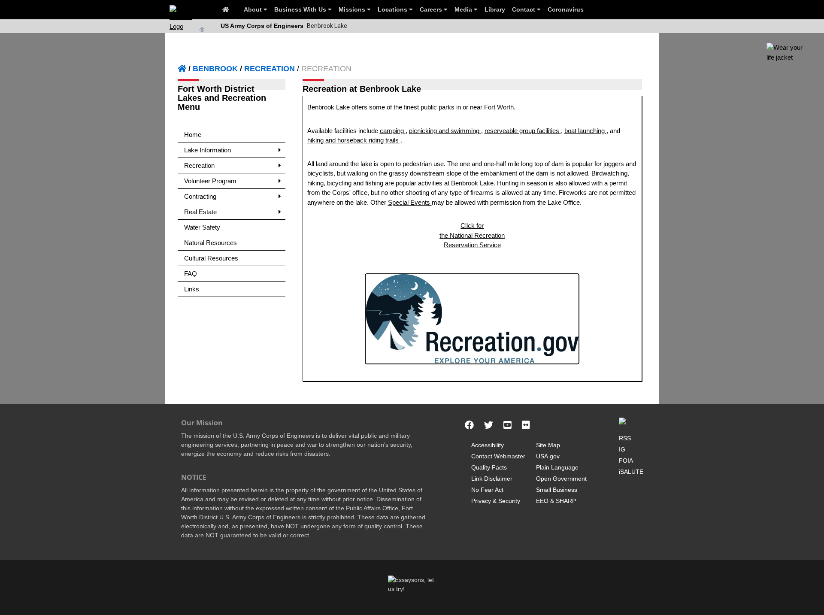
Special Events (410, 202)
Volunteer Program (210, 181)
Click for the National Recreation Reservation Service (472, 235)
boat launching (585, 130)
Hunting (508, 183)
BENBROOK (215, 68)
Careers (432, 9)
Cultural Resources (211, 258)
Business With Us (301, 9)
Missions (353, 9)
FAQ (190, 273)
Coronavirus (566, 9)
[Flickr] (526, 425)
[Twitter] (488, 425)
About (254, 9)
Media (464, 9)
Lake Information (207, 150)
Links (191, 289)
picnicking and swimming (445, 130)
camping (393, 130)
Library (495, 9)
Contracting (200, 196)
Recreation (199, 165)
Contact (524, 9)
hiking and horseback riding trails (353, 140)
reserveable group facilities (523, 130)
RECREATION (269, 68)
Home (192, 134)
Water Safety (202, 227)
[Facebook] (469, 425)
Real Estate (200, 211)
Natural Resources (210, 242)
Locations (393, 9)
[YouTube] (507, 425)
